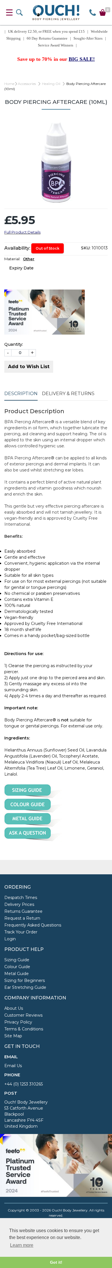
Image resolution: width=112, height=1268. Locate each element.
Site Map (13, 1035)
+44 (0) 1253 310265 (23, 1084)
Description (21, 393)
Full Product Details (22, 232)
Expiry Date (21, 268)
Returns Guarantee (23, 911)
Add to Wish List (28, 366)
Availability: (17, 248)
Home (9, 83)
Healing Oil (51, 83)
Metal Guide (16, 973)
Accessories (27, 83)
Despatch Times (20, 897)
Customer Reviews (23, 1015)
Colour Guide (17, 966)
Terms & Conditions (23, 1029)
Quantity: (13, 344)
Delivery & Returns (68, 393)
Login (10, 938)
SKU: (85, 248)
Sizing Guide (16, 959)
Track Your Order (20, 932)
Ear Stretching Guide (25, 987)
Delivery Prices (19, 904)
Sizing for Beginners (24, 980)
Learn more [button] (21, 1245)
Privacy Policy (18, 1022)
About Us (13, 1008)
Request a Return (22, 918)
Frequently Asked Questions (32, 925)
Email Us (13, 1065)
